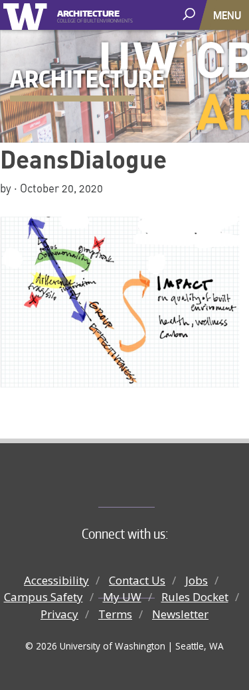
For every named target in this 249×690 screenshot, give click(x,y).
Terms (115, 614)
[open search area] (190, 14)
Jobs (196, 580)
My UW (122, 596)
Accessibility (56, 580)
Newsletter (180, 614)
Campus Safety (43, 596)
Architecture (88, 12)
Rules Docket (194, 596)
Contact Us (137, 580)
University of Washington (27, 15)
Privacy (59, 614)
